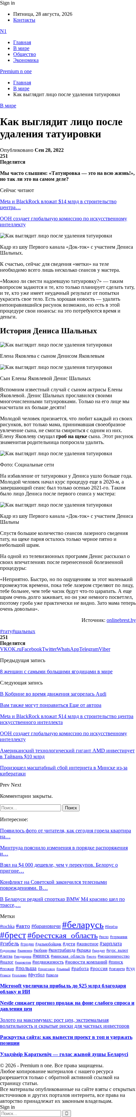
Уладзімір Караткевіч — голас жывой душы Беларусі (64, 1054)
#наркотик (23, 962)
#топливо (19, 975)
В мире (21, 48)
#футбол (36, 974)
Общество (24, 54)
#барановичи (46, 926)
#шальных (23, 631)
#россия (99, 968)
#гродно (27, 944)
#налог (7, 961)
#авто (23, 926)
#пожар (7, 968)
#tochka (7, 926)
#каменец (24, 950)
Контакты (24, 20)
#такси (5, 975)
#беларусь (83, 924)
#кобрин (40, 950)
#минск (41, 956)
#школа (52, 975)
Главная (22, 42)
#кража (84, 950)
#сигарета (117, 968)
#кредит (98, 950)
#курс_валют (117, 950)
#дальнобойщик (48, 944)
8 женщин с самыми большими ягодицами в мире (56, 671)
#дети (69, 943)
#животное (87, 943)
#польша (26, 968)
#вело (104, 937)
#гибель (9, 943)
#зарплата (111, 943)
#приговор (46, 969)
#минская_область (68, 956)
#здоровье (8, 950)
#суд (130, 968)
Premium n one (16, 71)
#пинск (116, 962)
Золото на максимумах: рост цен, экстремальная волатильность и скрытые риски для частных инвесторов (64, 1023)
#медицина (22, 956)
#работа (80, 968)
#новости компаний (86, 961)
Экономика (26, 60)
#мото (91, 956)
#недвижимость (48, 962)
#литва (6, 956)
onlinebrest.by (121, 620)
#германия (118, 937)
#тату (6, 631)
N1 (3, 31)
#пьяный (63, 969)
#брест (13, 935)
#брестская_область (62, 935)
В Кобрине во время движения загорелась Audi (53, 694)
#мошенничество (114, 956)
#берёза (111, 926)
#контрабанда (62, 950)
